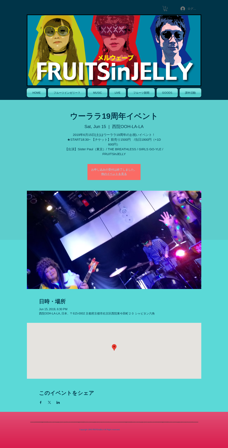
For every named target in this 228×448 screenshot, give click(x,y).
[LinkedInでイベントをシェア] (58, 402)
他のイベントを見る (114, 174)
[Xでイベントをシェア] (49, 402)
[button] (165, 8)
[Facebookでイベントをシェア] (40, 402)
